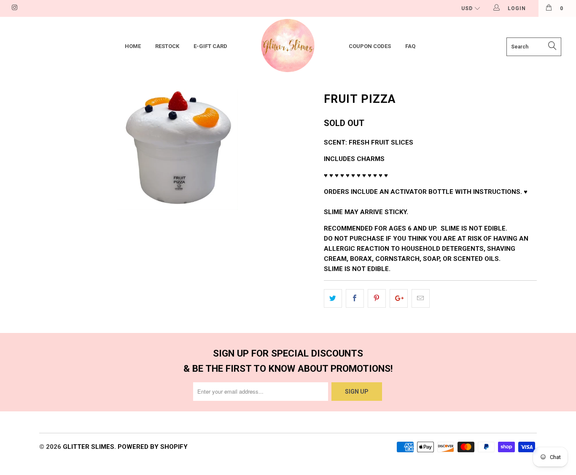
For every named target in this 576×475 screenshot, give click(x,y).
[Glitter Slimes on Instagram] (14, 8)
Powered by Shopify (153, 447)
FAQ (410, 46)
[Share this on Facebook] (355, 298)
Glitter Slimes (88, 447)
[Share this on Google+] (399, 298)
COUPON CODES (370, 46)
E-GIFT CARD (210, 46)
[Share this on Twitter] (333, 298)
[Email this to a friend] (421, 298)
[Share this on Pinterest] (377, 298)
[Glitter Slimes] (288, 46)
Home (133, 46)
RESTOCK (167, 46)
